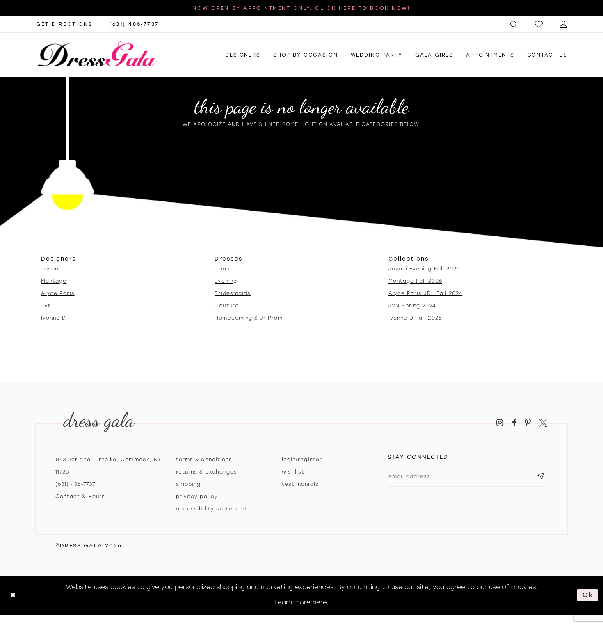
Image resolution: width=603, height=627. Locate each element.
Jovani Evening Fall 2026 (424, 269)
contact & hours (80, 496)
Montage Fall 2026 (415, 281)
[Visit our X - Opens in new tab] (543, 423)
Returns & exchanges (206, 472)
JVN (46, 306)
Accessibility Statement (211, 509)
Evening (226, 281)
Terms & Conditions (204, 459)
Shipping (188, 484)
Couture (226, 306)
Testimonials (300, 484)
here (320, 602)
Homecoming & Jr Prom (249, 318)
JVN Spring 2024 (412, 306)
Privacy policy (197, 496)
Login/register (302, 459)
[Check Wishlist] (539, 24)
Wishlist (293, 472)
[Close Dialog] (13, 595)
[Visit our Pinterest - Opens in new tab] (528, 423)
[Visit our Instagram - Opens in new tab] (500, 423)
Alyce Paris (58, 293)
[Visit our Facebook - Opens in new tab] (514, 423)
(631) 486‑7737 (75, 484)
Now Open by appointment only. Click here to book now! (301, 8)
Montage (53, 281)
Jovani (50, 269)
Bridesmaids (233, 293)
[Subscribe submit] (540, 477)
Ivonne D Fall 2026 (415, 318)
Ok (588, 595)
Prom (222, 269)
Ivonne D (53, 318)
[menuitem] (514, 24)
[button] (514, 24)
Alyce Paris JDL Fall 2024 (425, 293)
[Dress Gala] (97, 53)
